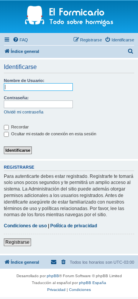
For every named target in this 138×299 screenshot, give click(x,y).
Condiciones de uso (25, 225)
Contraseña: (16, 97)
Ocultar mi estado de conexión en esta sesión (53, 133)
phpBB (53, 276)
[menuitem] (20, 39)
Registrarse (17, 242)
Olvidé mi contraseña (23, 112)
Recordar (19, 127)
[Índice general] (69, 16)
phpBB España (92, 283)
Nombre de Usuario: (24, 80)
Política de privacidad (73, 225)
